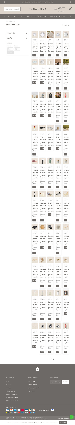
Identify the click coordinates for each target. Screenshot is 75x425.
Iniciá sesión (61, 7)
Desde (9, 46)
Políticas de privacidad (12, 400)
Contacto (28, 16)
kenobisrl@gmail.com (34, 388)
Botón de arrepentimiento (41, 418)
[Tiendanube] (63, 418)
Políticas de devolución (57, 16)
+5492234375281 (32, 384)
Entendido (63, 422)
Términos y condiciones (12, 397)
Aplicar (10, 52)
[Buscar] (18, 9)
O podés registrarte (60, 10)
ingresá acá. (31, 418)
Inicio (9, 16)
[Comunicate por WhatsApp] (72, 417)
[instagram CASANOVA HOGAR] (37, 369)
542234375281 (31, 381)
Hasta (15, 46)
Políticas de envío (40, 16)
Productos (18, 16)
